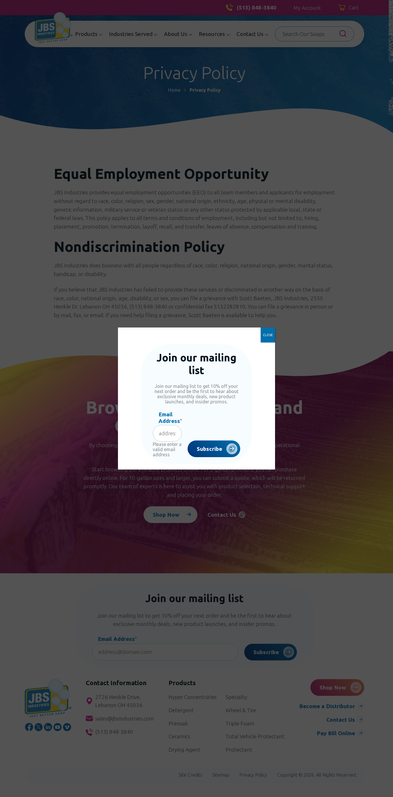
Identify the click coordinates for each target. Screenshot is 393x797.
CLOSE (268, 335)
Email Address (170, 417)
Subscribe (209, 449)
